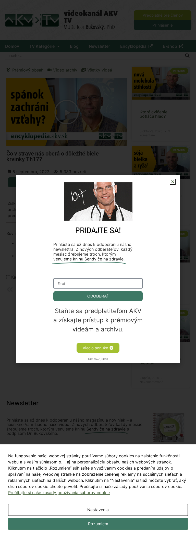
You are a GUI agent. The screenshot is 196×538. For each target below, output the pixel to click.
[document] (98, 269)
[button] (173, 182)
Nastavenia (98, 509)
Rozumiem (98, 523)
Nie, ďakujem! (98, 359)
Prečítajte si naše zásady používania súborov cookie (59, 492)
